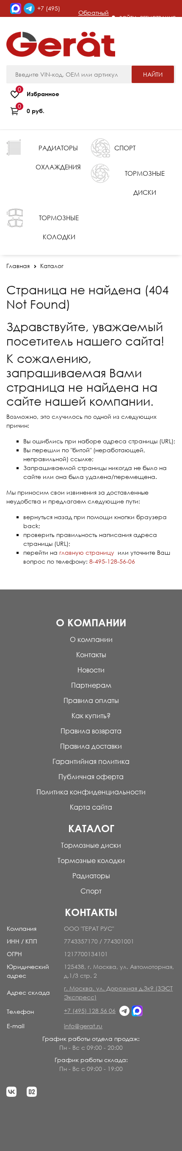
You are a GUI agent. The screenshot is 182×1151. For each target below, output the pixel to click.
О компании (91, 639)
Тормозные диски (91, 845)
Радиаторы (91, 876)
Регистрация (158, 18)
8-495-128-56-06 (112, 561)
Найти (153, 74)
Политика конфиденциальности (91, 792)
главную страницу (86, 552)
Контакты (91, 654)
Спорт (91, 891)
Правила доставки (91, 746)
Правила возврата (91, 731)
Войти (127, 18)
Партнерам (91, 685)
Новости (91, 670)
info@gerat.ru (83, 1025)
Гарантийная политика (91, 761)
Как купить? (91, 715)
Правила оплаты (91, 700)
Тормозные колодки (91, 860)
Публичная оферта (91, 776)
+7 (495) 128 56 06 (90, 1010)
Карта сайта (91, 807)
